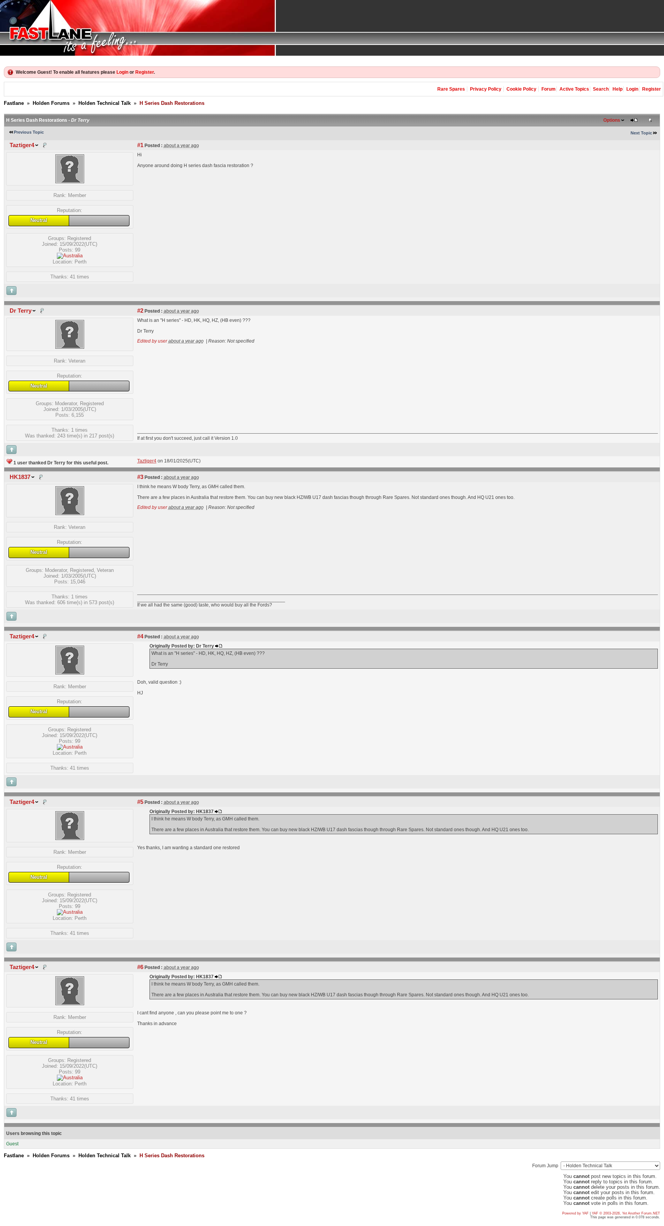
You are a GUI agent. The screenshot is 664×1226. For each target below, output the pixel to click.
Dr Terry (21, 311)
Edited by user (152, 341)
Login (122, 72)
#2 (140, 311)
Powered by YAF (575, 1213)
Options (611, 120)
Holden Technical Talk (104, 103)
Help (617, 89)
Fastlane (14, 103)
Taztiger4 (22, 145)
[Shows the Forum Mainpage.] (332, 28)
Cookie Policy (521, 89)
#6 (140, 967)
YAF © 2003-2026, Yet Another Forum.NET (626, 1213)
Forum (548, 89)
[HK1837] (69, 513)
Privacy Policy (485, 89)
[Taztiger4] (69, 181)
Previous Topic (29, 132)
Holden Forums (51, 103)
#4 (140, 636)
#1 (140, 145)
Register (144, 72)
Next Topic (641, 133)
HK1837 (20, 477)
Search (601, 89)
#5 (140, 802)
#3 (140, 477)
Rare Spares (451, 89)
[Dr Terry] (69, 347)
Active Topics (574, 89)
